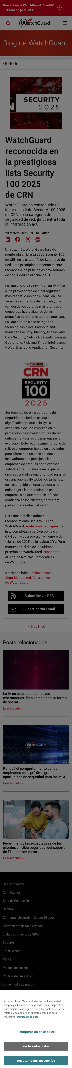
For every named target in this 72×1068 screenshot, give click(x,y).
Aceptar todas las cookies (36, 1061)
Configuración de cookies (36, 1032)
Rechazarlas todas (36, 1046)
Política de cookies (28, 1016)
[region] (36, 1029)
